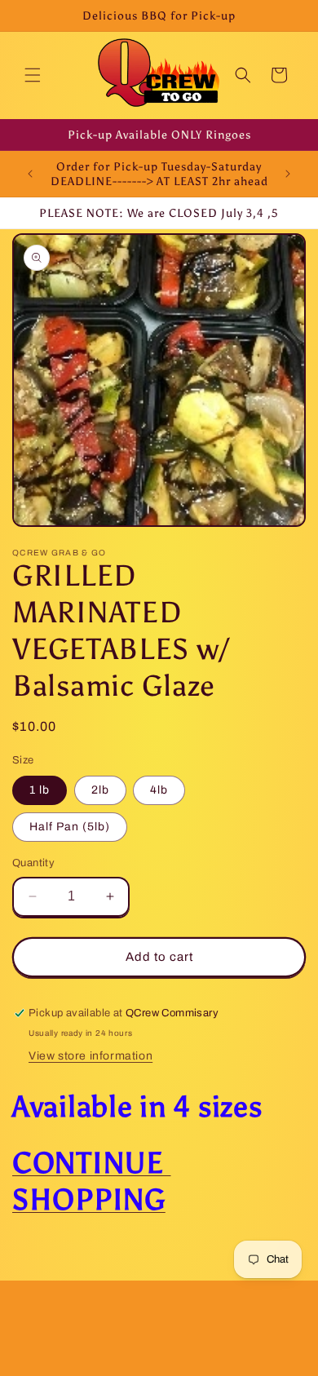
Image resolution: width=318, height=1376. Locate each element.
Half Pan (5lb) (69, 827)
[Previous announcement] (30, 174)
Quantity (33, 863)
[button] (33, 75)
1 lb (39, 790)
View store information (90, 1056)
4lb (159, 790)
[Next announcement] (288, 174)
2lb (100, 790)
